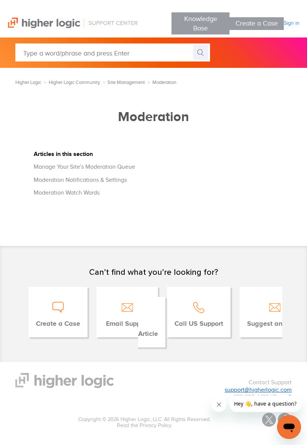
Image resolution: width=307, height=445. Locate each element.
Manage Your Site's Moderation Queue (84, 167)
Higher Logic (28, 82)
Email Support (127, 324)
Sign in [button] (292, 23)
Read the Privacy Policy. (144, 426)
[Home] (68, 26)
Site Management (126, 82)
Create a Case (256, 23)
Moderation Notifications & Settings (80, 180)
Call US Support (198, 324)
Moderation (164, 82)
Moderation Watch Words (67, 192)
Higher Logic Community (74, 82)
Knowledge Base (200, 23)
